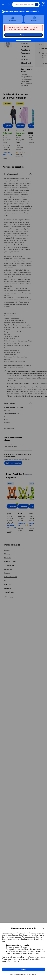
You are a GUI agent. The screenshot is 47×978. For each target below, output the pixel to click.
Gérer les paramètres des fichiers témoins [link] (23, 974)
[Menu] (3, 4)
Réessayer (23, 35)
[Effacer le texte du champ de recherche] (34, 4)
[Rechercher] (36, 4)
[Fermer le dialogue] (43, 928)
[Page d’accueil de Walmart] (8, 4)
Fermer (23, 969)
